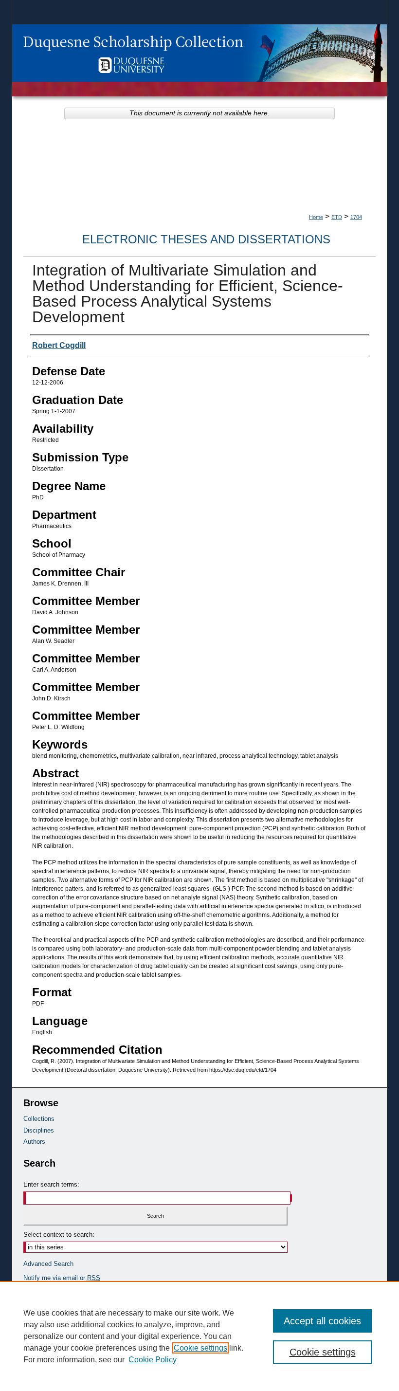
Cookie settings (200, 1348)
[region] (199, 1336)
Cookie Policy (152, 1359)
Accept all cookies (322, 1321)
